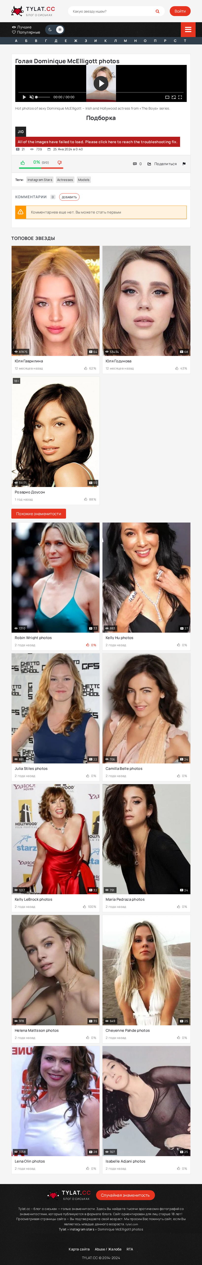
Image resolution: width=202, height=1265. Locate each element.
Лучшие (24, 27)
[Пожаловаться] (184, 163)
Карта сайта (79, 1249)
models (84, 179)
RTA (130, 1249)
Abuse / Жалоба (108, 1249)
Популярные (28, 32)
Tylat (63, 1229)
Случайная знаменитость (125, 1195)
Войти (180, 11)
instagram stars (40, 179)
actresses (65, 179)
